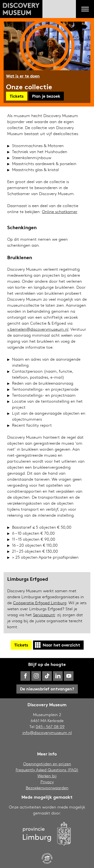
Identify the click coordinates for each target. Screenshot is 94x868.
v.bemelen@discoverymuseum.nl (37, 329)
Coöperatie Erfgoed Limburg (40, 602)
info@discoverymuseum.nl (47, 732)
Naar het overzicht (61, 645)
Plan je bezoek (46, 96)
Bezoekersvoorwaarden (47, 787)
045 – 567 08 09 (50, 726)
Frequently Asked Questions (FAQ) (47, 769)
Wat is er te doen (23, 76)
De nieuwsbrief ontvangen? (47, 689)
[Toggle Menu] (85, 9)
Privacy (47, 781)
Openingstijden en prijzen (47, 763)
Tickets (17, 96)
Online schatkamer (59, 211)
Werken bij (47, 775)
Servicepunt (44, 614)
